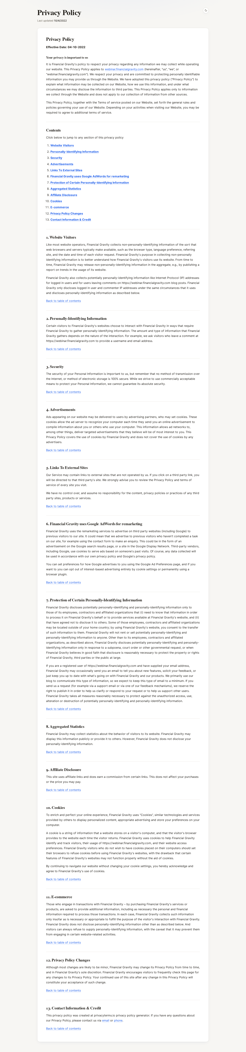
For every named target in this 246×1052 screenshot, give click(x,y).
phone (118, 1020)
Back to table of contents (63, 301)
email (105, 1020)
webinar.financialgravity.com (124, 69)
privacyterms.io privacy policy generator (121, 1015)
